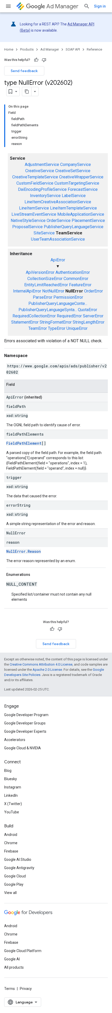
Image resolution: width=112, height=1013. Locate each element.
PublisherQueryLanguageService (73, 226)
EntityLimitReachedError (46, 284)
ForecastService (83, 189)
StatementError (25, 322)
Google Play (13, 884)
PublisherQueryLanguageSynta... (47, 309)
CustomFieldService (34, 183)
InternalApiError (27, 291)
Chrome (10, 843)
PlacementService (88, 220)
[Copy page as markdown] (27, 91)
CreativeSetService (72, 170)
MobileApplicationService (80, 214)
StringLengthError (88, 322)
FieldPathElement (23, 443)
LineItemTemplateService (73, 208)
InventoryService (45, 195)
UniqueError (77, 328)
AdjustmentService (42, 164)
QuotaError (87, 309)
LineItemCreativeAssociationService (57, 201)
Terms (9, 989)
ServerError (93, 315)
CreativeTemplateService (35, 176)
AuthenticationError (72, 272)
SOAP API (73, 49)
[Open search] (87, 6)
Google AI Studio (17, 859)
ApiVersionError (40, 272)
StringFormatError (56, 322)
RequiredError (69, 315)
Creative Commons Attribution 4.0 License (41, 664)
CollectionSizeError (45, 278)
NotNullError (53, 291)
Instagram (12, 787)
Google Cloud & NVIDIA (22, 748)
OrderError (93, 291)
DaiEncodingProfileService (42, 189)
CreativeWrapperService (81, 176)
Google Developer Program (26, 715)
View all (10, 893)
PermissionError (68, 297)
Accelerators (14, 740)
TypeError (56, 328)
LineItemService (34, 208)
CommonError (76, 278)
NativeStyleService (28, 220)
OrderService (59, 220)
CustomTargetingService (76, 183)
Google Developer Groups (25, 723)
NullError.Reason (23, 551)
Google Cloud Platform (22, 951)
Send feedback (24, 70)
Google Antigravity (19, 868)
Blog (7, 771)
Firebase (11, 851)
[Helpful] (36, 60)
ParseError (42, 297)
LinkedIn (11, 795)
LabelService (74, 195)
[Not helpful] (44, 60)
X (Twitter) (13, 804)
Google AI (12, 959)
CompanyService (75, 164)
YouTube (11, 812)
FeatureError (80, 284)
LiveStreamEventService (33, 214)
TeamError (37, 328)
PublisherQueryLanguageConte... (57, 303)
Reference (94, 49)
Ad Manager (62, 6)
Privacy (26, 989)
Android (10, 835)
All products (14, 967)
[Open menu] (8, 6)
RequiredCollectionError (34, 315)
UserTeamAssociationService (58, 239)
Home (8, 49)
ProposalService (27, 226)
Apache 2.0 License (47, 670)
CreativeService (39, 170)
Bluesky (10, 779)
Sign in (100, 6)
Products (27, 49)
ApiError (58, 259)
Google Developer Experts (25, 731)
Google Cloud (15, 876)
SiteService (44, 232)
